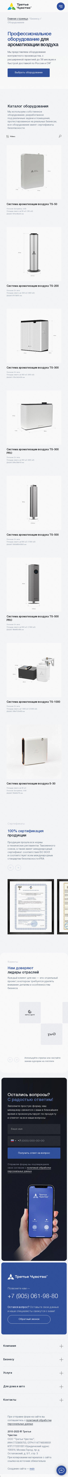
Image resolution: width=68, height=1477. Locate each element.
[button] (29, 1319)
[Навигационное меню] (61, 6)
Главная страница (18, 19)
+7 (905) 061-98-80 (33, 1296)
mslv (32, 1469)
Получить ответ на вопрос (34, 1153)
